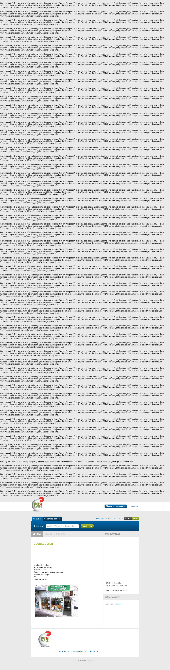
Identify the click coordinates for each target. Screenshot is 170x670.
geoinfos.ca (93, 651)
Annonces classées (52, 518)
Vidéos (48, 533)
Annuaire (37, 518)
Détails (37, 533)
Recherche (38, 525)
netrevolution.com (79, 651)
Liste (135, 518)
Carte (128, 518)
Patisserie (118, 604)
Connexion (134, 506)
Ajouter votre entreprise (115, 506)
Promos (60, 533)
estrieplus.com (64, 651)
